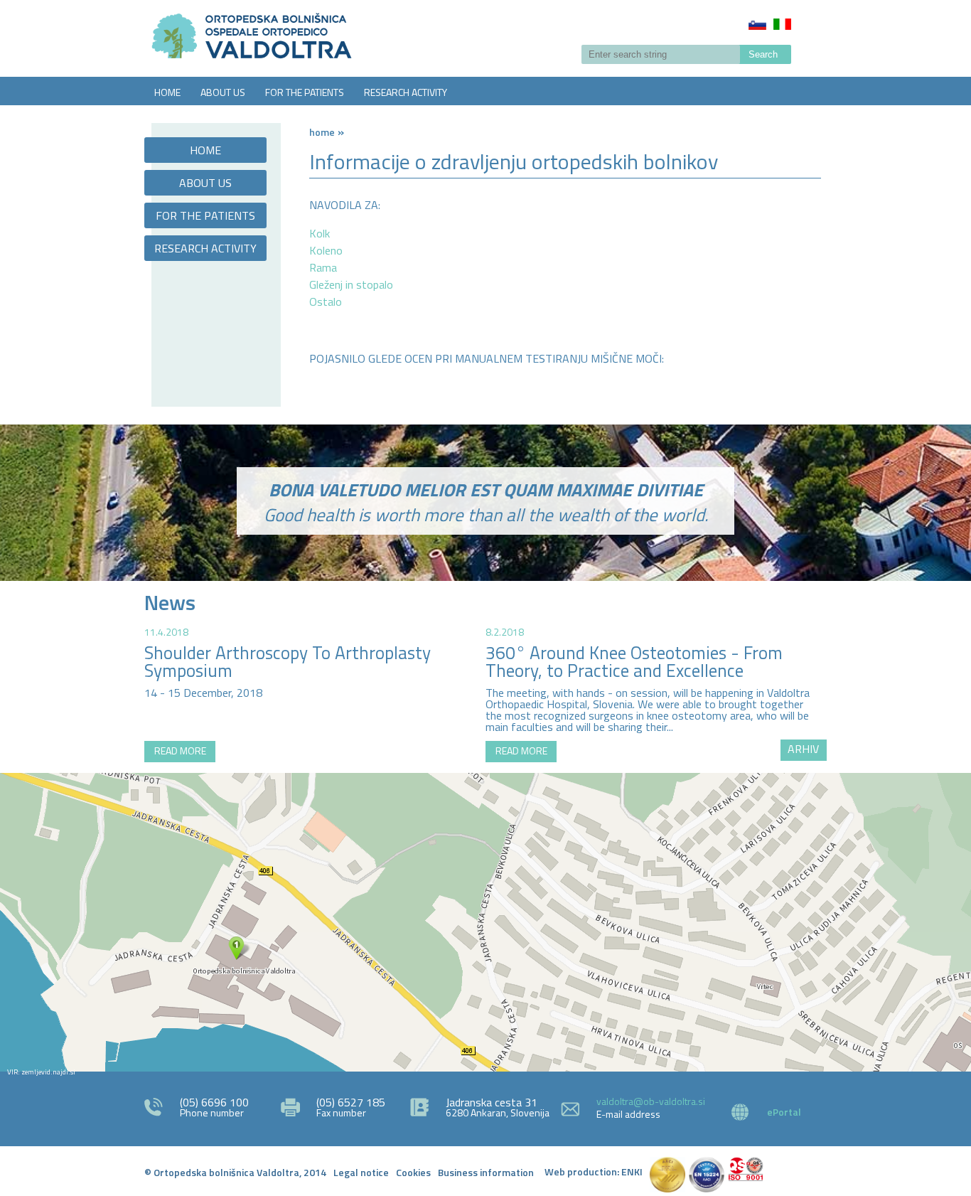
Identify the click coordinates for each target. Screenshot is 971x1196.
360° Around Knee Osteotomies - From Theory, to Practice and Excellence (634, 661)
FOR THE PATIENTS (304, 92)
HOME (167, 92)
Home (322, 131)
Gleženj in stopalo (351, 284)
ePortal (784, 1111)
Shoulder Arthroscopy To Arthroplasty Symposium (287, 661)
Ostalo (325, 301)
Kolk (319, 233)
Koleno (326, 250)
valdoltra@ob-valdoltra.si (650, 1101)
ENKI (632, 1171)
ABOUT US (222, 92)
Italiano (782, 24)
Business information (486, 1172)
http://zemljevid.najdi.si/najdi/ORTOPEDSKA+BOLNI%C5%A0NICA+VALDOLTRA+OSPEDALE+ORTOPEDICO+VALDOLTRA (485, 922)
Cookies (413, 1172)
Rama (323, 267)
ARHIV (803, 748)
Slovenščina (757, 24)
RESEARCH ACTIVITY (405, 92)
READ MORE (180, 750)
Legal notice (361, 1172)
